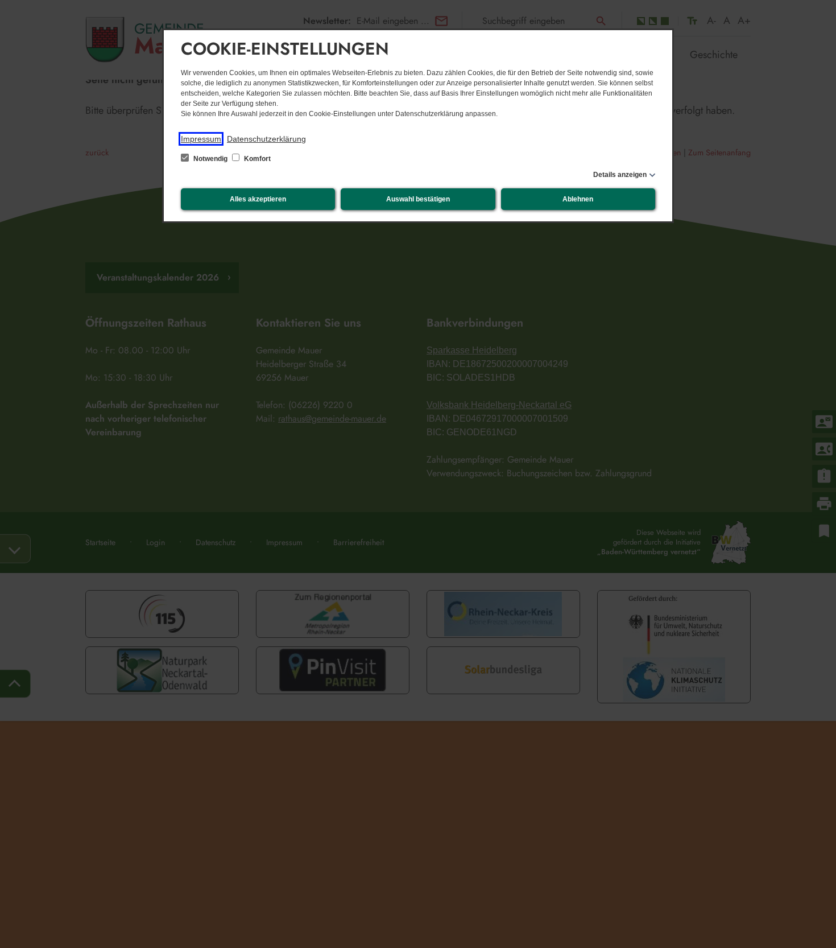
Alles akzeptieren (258, 199)
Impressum (201, 138)
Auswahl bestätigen (418, 199)
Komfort (256, 159)
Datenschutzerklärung (266, 138)
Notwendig (210, 159)
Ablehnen (577, 199)
